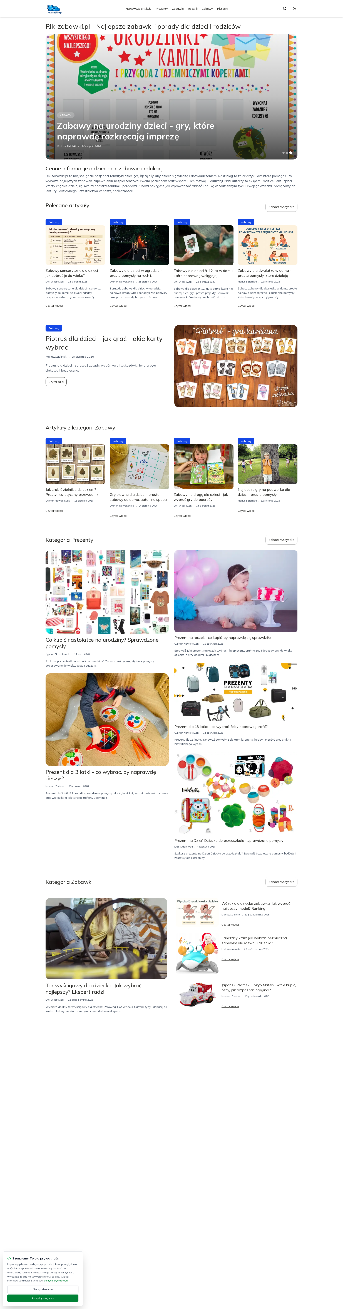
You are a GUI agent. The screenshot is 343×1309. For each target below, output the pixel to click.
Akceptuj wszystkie (43, 1298)
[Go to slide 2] (287, 153)
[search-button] (285, 9)
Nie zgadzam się (43, 1289)
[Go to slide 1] (283, 153)
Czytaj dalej (56, 382)
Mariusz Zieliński (66, 146)
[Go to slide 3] (290, 152)
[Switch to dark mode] (294, 8)
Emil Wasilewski (55, 281)
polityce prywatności (56, 1280)
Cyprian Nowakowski (122, 281)
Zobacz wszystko (281, 207)
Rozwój (193, 8)
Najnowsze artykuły (138, 8)
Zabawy (207, 8)
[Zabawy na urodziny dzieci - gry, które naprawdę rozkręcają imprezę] (171, 96)
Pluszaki (222, 8)
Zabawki (178, 8)
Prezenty (162, 8)
